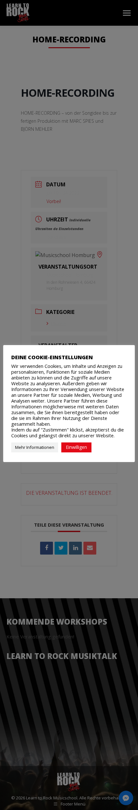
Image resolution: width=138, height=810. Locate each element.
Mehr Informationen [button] (34, 447)
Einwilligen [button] (76, 447)
